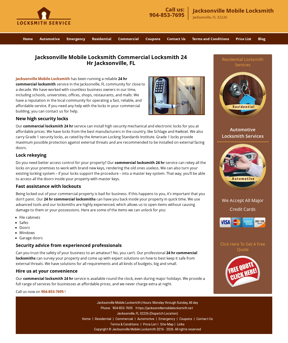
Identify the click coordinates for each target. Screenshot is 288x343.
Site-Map (166, 324)
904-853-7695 (166, 14)
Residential (101, 39)
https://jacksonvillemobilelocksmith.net (164, 308)
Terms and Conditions (210, 39)
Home (28, 39)
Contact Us (176, 39)
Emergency (76, 39)
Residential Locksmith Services (242, 62)
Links (180, 324)
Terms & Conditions (124, 324)
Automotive (50, 39)
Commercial (128, 39)
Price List (243, 39)
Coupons (153, 39)
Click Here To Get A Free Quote (242, 246)
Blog (261, 39)
